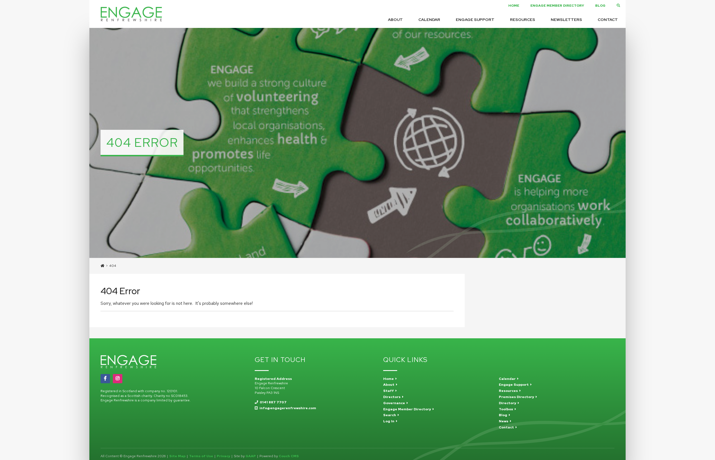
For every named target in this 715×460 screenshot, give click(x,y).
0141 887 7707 (272, 402)
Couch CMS (289, 456)
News (504, 421)
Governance (395, 403)
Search (390, 415)
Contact (608, 19)
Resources (522, 19)
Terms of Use (201, 456)
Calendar (429, 19)
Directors (392, 397)
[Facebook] (105, 378)
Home (513, 5)
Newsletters (566, 19)
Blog (600, 5)
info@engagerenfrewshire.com (287, 408)
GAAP (251, 456)
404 (112, 265)
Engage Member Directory (557, 5)
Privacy (223, 456)
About (395, 19)
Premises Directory (517, 397)
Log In (389, 421)
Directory (508, 403)
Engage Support (475, 19)
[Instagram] (117, 378)
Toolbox (507, 409)
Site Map (177, 456)
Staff (389, 391)
